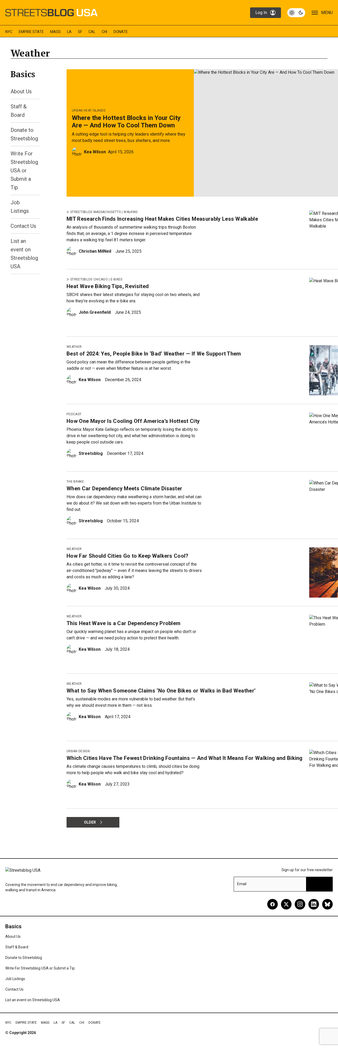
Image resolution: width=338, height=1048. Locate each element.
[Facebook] (272, 904)
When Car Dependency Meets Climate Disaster (124, 488)
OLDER (90, 822)
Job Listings (15, 979)
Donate (121, 32)
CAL (91, 32)
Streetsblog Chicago (89, 279)
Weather (74, 346)
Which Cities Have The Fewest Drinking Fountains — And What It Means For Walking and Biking (185, 758)
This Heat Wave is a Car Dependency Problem (123, 623)
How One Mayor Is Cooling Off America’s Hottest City (133, 421)
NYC (8, 32)
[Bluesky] (327, 904)
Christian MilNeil (95, 251)
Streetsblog (91, 453)
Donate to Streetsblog (23, 957)
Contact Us (23, 226)
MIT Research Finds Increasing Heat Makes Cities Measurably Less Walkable (162, 219)
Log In (261, 12)
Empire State (31, 32)
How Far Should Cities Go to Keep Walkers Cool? (128, 556)
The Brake (75, 481)
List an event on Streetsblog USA (32, 1000)
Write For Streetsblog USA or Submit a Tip (24, 170)
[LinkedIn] (313, 904)
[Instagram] (300, 904)
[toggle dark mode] (296, 12)
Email (241, 884)
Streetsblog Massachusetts (95, 212)
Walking (131, 212)
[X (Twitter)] (286, 904)
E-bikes (116, 279)
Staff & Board (16, 947)
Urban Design (78, 751)
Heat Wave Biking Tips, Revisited (108, 286)
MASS (55, 32)
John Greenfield (95, 312)
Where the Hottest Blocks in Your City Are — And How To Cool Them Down (126, 121)
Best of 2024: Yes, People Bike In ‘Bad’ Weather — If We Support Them (154, 353)
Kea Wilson (95, 151)
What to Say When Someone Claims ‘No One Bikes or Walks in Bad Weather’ (161, 690)
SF (80, 32)
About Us (21, 91)
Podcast (74, 414)
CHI (104, 32)
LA (69, 32)
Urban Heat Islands (89, 110)
